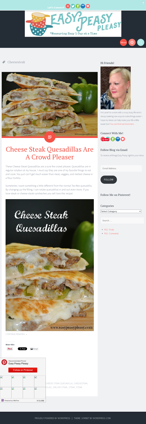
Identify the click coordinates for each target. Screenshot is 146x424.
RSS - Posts (109, 229)
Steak (72, 387)
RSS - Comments (111, 233)
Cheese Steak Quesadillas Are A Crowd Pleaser (50, 153)
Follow (108, 179)
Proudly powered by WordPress (52, 418)
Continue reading (17, 334)
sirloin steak (60, 387)
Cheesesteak (81, 383)
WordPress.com (102, 418)
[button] (40, 400)
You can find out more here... (122, 124)
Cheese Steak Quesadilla (59, 383)
